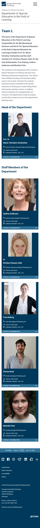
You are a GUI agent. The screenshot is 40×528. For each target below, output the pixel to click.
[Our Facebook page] (8, 459)
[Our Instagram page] (13, 459)
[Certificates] (31, 459)
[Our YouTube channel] (3, 459)
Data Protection (7, 470)
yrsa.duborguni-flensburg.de (15, 321)
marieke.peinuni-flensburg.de (15, 430)
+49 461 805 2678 (11, 150)
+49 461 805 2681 (11, 270)
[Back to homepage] (11, 4)
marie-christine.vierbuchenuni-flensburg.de (20, 147)
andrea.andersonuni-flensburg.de (17, 218)
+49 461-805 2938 (11, 379)
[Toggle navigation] (35, 4)
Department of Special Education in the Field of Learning (15, 16)
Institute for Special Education (13, 10)
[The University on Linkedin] (25, 459)
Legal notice (6, 467)
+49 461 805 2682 (11, 325)
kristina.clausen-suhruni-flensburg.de (18, 267)
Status (4, 477)
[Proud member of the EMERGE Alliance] (36, 459)
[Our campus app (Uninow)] (19, 459)
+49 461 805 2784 (11, 433)
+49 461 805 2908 (11, 221)
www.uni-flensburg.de (14, 507)
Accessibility (6, 473)
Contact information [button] (11, 157)
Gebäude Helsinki (11, 152)
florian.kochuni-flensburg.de (15, 376)
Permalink (8, 450)
